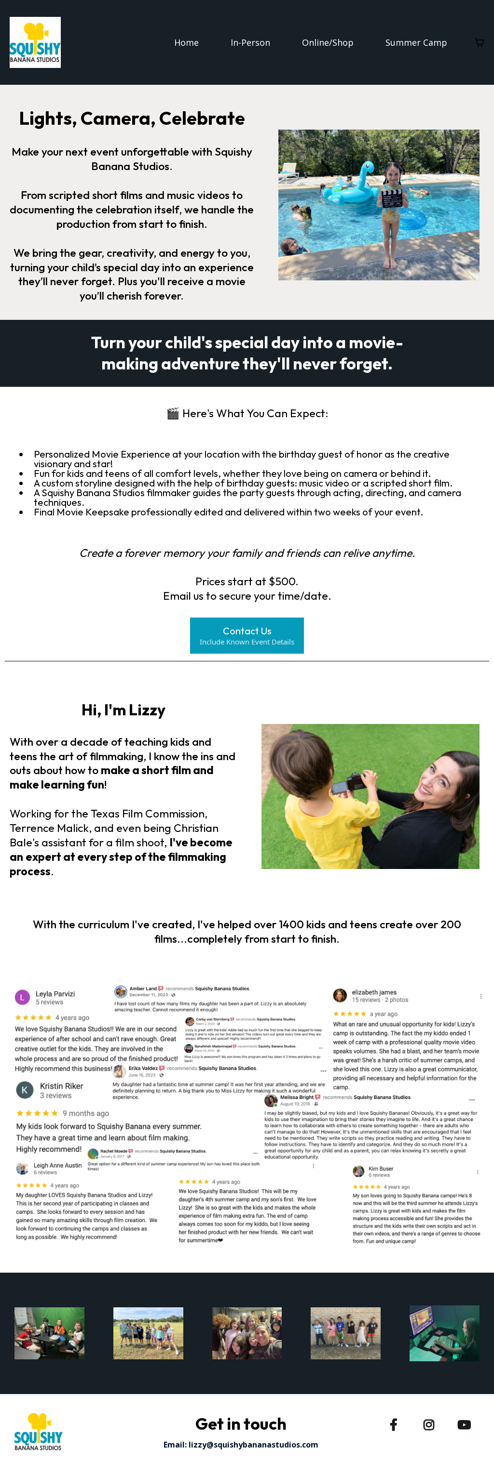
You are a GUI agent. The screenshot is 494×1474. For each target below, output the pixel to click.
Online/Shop (328, 42)
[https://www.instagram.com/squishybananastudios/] (431, 1423)
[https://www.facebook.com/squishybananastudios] (396, 1423)
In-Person (250, 42)
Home (186, 42)
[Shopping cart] (479, 42)
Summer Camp (416, 42)
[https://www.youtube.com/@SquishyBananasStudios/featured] (466, 1423)
